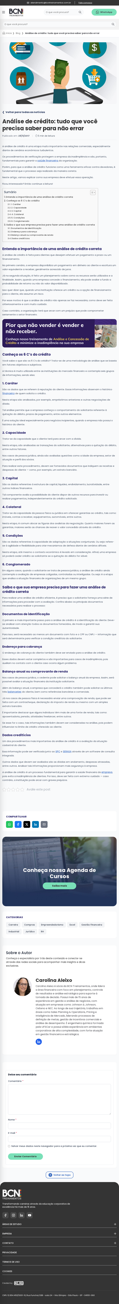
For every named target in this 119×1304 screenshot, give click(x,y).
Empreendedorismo (52, 924)
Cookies (7, 1271)
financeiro (8, 393)
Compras (29, 924)
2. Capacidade (18, 207)
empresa (106, 772)
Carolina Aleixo (54, 980)
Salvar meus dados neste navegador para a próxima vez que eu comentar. (54, 1146)
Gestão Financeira (91, 924)
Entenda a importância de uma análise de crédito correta (39, 197)
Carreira (13, 924)
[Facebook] (5, 1215)
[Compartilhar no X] (26, 824)
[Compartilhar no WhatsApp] (9, 824)
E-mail (12, 1133)
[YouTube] (29, 1215)
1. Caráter (16, 204)
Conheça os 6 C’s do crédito (23, 200)
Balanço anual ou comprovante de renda (32, 235)
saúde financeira (48, 160)
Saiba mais (59, 886)
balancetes (14, 691)
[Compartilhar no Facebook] (18, 824)
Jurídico (30, 931)
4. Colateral (17, 214)
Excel (72, 924)
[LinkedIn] (39, 1042)
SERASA (67, 751)
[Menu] (3, 12)
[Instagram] (13, 1215)
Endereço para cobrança (24, 231)
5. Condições (18, 217)
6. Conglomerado (20, 221)
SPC (57, 751)
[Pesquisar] (80, 12)
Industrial (14, 931)
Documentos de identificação (26, 228)
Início (9, 33)
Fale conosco (85, 2)
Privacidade (9, 1252)
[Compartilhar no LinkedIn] (35, 824)
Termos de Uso (11, 1261)
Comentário (15, 1081)
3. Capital (16, 210)
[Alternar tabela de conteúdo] (91, 192)
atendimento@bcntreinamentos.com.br (51, 2)
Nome (12, 1119)
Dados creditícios (20, 238)
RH (42, 931)
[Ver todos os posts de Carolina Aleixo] (22, 987)
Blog (18, 33)
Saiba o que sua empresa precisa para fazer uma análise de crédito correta (50, 224)
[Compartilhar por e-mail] (44, 824)
